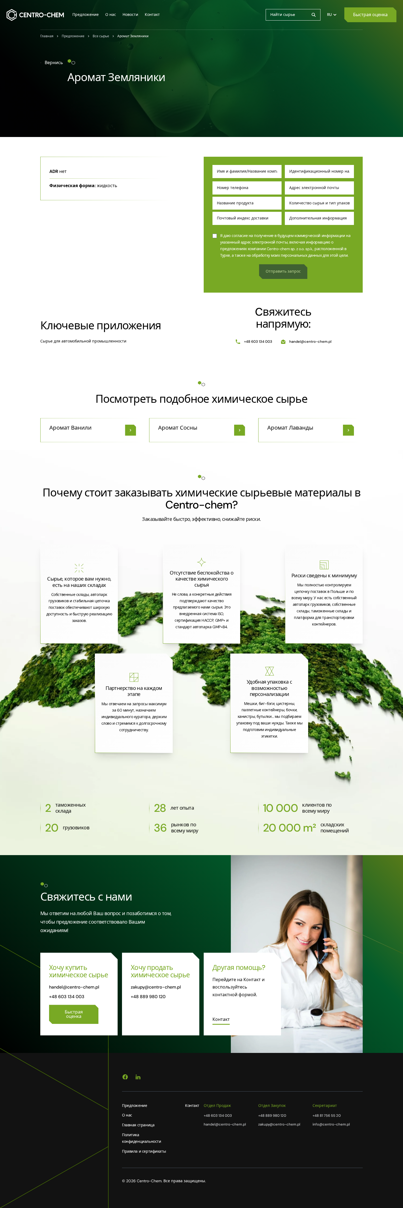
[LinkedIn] (138, 1077)
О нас (127, 1115)
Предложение (134, 1105)
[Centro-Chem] (35, 15)
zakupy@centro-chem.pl (156, 987)
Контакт (192, 1105)
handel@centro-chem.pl (310, 341)
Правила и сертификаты (144, 1151)
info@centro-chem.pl (331, 1124)
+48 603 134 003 (258, 341)
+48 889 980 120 (148, 996)
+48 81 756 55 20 (327, 1115)
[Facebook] (125, 1077)
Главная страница (138, 1125)
